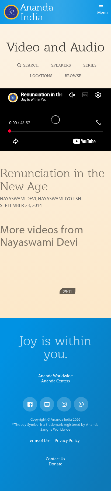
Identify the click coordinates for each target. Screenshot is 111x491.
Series (89, 65)
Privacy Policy (67, 440)
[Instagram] (64, 404)
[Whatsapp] (81, 404)
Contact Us (55, 458)
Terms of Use (39, 440)
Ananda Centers (55, 380)
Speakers (61, 65)
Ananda (11, 12)
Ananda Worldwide (55, 375)
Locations (41, 75)
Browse (73, 75)
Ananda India (36, 12)
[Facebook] (30, 404)
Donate (55, 463)
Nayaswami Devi (18, 198)
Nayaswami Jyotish (59, 198)
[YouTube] (47, 404)
